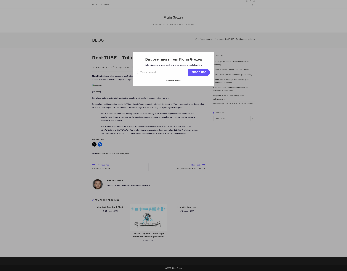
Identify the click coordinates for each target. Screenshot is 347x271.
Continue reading (173, 80)
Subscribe (199, 72)
